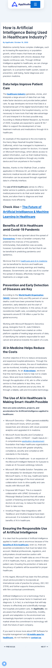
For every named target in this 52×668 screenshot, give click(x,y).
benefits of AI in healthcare (16, 545)
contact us (36, 637)
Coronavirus (9, 238)
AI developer (30, 370)
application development (33, 441)
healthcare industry (16, 94)
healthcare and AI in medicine (34, 261)
